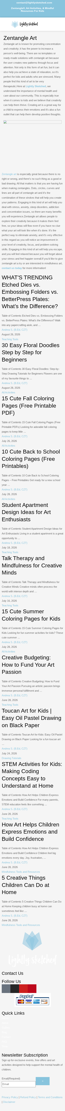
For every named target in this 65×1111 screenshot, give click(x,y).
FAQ (4, 1041)
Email (11, 1078)
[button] (53, 24)
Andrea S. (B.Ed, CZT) (14, 329)
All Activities (8, 392)
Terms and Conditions (50, 1097)
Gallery (6, 1027)
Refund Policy (28, 1097)
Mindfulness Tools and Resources (21, 871)
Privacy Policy (10, 1097)
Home (5, 1018)
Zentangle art (9, 174)
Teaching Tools (10, 339)
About (5, 1023)
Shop (5, 1046)
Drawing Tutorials (11, 758)
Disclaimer (9, 1102)
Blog (4, 1032)
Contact (6, 1037)
